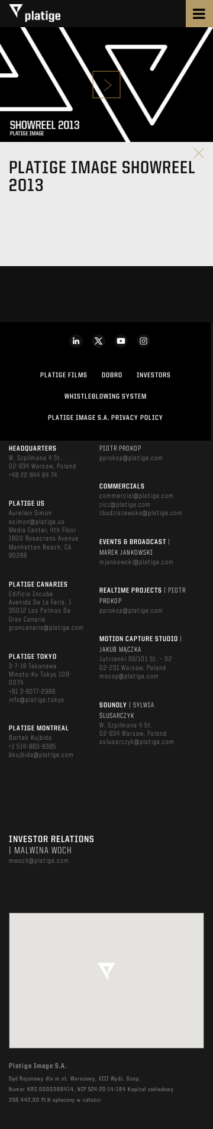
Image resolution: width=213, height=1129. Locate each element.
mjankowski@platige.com (136, 562)
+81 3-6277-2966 (32, 691)
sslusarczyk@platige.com (137, 742)
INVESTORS (154, 375)
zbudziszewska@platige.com (141, 513)
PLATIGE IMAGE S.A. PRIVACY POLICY (105, 418)
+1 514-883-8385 (32, 746)
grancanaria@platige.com (46, 628)
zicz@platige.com (125, 505)
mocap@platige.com (129, 676)
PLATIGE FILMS (64, 375)
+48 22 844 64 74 (33, 475)
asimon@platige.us (37, 522)
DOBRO (112, 375)
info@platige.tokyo (36, 700)
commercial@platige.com (136, 496)
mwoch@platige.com (39, 861)
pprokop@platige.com (131, 458)
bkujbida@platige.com (41, 755)
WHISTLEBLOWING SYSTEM (105, 396)
